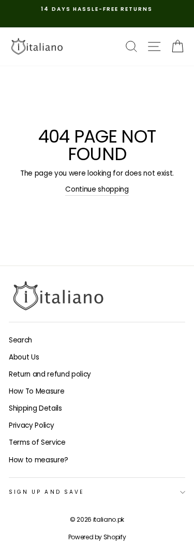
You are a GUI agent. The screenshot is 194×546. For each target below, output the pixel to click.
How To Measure (36, 391)
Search (20, 340)
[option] (97, 9)
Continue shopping (96, 189)
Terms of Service (37, 442)
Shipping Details (35, 408)
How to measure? (38, 460)
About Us (24, 357)
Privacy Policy (31, 425)
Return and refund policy (50, 374)
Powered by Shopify (97, 537)
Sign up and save (46, 492)
